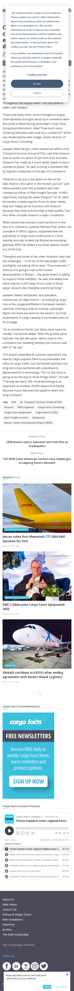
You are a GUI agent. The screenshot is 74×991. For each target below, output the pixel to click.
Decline (37, 92)
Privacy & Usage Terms (17, 914)
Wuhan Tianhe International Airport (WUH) (28, 422)
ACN (13, 402)
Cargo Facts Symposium (17, 412)
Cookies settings (37, 74)
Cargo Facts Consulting (51, 407)
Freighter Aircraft (16, 529)
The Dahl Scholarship (16, 934)
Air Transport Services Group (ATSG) (41, 402)
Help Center (10, 904)
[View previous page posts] (33, 693)
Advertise (9, 924)
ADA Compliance (13, 919)
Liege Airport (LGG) (46, 412)
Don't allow (61, 986)
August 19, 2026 (11, 682)
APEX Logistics (26, 407)
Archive (7, 929)
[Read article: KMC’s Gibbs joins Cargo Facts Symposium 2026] (37, 576)
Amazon (9, 407)
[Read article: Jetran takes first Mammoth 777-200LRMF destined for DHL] (37, 508)
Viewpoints (38, 417)
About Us (8, 899)
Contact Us (9, 909)
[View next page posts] (40, 693)
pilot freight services (16, 417)
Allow (47, 986)
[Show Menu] (4, 10)
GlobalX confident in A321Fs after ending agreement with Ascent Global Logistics (33, 674)
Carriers (10, 665)
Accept (37, 83)
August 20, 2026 (11, 546)
